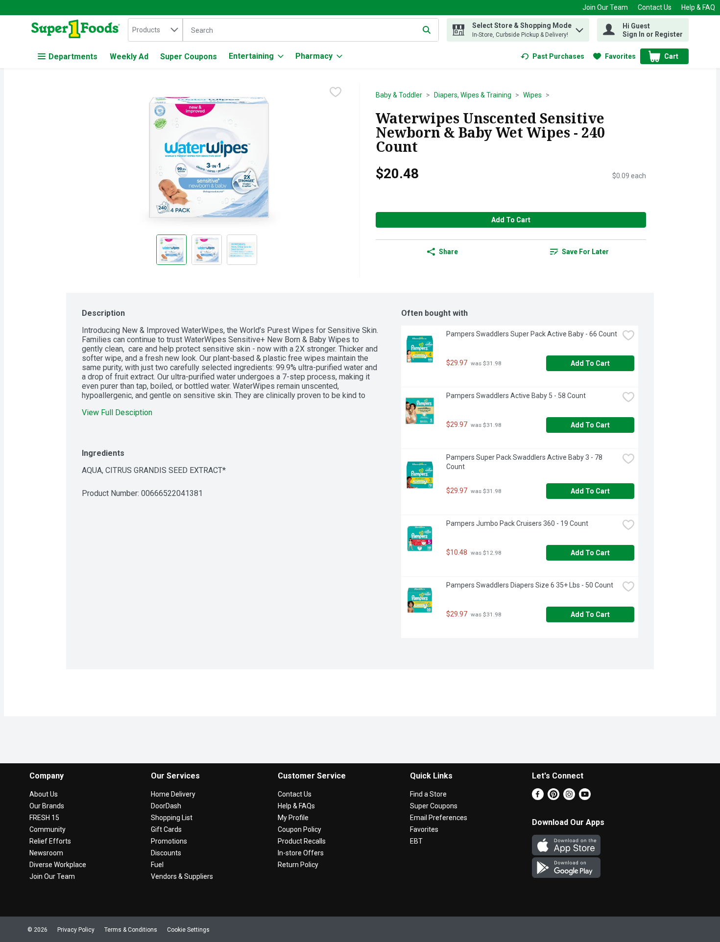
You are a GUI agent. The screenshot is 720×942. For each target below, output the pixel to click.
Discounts (166, 853)
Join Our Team (605, 7)
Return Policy (298, 865)
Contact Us (655, 7)
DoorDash (166, 806)
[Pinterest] (553, 797)
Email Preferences (438, 818)
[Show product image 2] (207, 250)
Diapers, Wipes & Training (472, 95)
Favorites (424, 829)
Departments (72, 56)
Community (47, 829)
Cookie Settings (188, 929)
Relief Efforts (50, 841)
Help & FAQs (296, 806)
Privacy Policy (76, 929)
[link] (552, 56)
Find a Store (428, 794)
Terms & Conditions (130, 929)
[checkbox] (335, 92)
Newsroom (46, 853)
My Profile (293, 818)
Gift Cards (166, 829)
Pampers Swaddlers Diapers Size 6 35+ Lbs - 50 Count (529, 585)
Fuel (157, 865)
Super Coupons (188, 56)
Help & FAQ (698, 7)
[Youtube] (585, 797)
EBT (416, 841)
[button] (579, 27)
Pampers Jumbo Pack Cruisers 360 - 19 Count (517, 523)
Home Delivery (173, 794)
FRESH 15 (44, 818)
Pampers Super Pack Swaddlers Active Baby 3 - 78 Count (525, 462)
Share (448, 252)
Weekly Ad (129, 56)
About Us (43, 794)
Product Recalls (302, 841)
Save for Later (585, 252)
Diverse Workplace (57, 865)
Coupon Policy (299, 829)
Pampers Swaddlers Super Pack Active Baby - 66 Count (531, 334)
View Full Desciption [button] (117, 412)
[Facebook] (538, 797)
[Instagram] (569, 797)
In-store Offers (301, 853)
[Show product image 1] (171, 250)
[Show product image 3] (242, 250)
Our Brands (46, 806)
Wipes (532, 95)
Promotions (169, 841)
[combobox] (155, 30)
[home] (77, 30)
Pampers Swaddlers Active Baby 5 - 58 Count (516, 396)
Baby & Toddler (399, 95)
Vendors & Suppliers (182, 876)
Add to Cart (510, 220)
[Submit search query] (426, 30)
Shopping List (171, 818)
